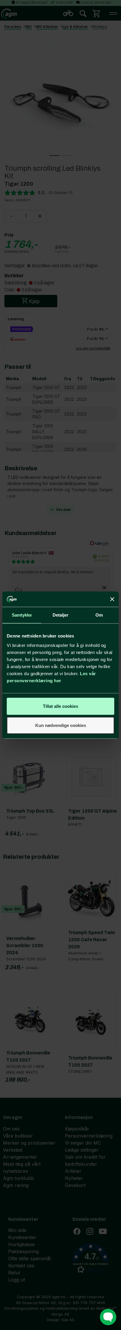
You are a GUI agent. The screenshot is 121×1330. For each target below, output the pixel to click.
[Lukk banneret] (112, 599)
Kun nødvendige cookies (60, 725)
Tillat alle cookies (60, 705)
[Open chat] (108, 1317)
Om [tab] (99, 614)
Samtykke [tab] (22, 614)
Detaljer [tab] (61, 614)
